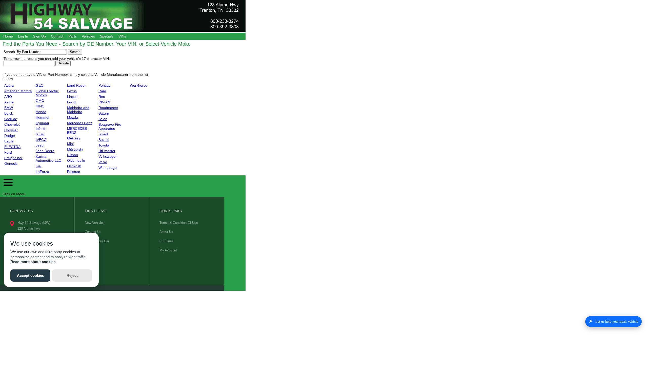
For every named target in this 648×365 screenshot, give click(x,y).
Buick (8, 113)
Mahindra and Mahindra (78, 110)
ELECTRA (12, 147)
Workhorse (138, 85)
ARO (8, 97)
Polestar (73, 172)
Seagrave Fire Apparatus (109, 126)
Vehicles (88, 36)
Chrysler (11, 130)
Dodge (9, 136)
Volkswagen (107, 156)
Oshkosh (74, 166)
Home (8, 36)
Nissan (72, 155)
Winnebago (107, 168)
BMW (8, 108)
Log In (23, 36)
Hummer (43, 117)
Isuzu (40, 134)
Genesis (10, 163)
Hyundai (42, 123)
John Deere (45, 151)
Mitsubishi (75, 149)
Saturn (103, 113)
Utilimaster (106, 151)
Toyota (103, 145)
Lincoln (72, 97)
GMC (40, 101)
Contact (57, 36)
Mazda (72, 117)
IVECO (41, 140)
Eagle (8, 141)
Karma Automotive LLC (48, 158)
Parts (72, 36)
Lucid (71, 102)
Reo (101, 97)
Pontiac (104, 85)
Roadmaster (108, 108)
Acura (9, 85)
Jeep (40, 145)
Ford (8, 152)
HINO (40, 106)
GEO (40, 85)
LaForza (42, 172)
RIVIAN (104, 102)
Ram (102, 91)
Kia (38, 166)
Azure (9, 102)
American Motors (18, 91)
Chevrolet (12, 124)
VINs (122, 36)
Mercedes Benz (79, 123)
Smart (103, 134)
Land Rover (76, 85)
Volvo (102, 162)
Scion (102, 119)
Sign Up (39, 36)
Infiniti (40, 128)
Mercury (73, 138)
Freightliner (13, 158)
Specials (106, 36)
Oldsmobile (76, 160)
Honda (41, 112)
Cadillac (10, 119)
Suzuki (103, 140)
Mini (70, 144)
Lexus (72, 91)
